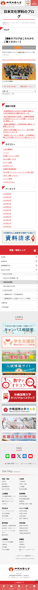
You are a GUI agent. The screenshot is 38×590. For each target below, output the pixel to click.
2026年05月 (7, 203)
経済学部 (4, 261)
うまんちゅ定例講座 (7, 542)
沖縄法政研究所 (23, 528)
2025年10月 (7, 226)
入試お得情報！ (8, 149)
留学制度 (5, 523)
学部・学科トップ (17, 250)
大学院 (21, 479)
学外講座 (4, 547)
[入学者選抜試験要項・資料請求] (19, 237)
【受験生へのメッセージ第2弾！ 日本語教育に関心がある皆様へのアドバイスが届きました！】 (19, 136)
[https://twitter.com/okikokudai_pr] (19, 456)
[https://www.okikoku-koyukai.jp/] (19, 409)
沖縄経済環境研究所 (25, 533)
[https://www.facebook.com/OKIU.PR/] (25, 456)
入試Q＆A (4, 504)
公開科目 (4, 544)
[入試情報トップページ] (19, 369)
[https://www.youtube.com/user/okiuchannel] (30, 456)
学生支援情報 (6, 513)
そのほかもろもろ (9, 182)
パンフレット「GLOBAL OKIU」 (8, 531)
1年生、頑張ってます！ (10, 175)
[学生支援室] (19, 342)
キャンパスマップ (7, 518)
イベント (6, 152)
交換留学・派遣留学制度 (9, 525)
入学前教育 (4, 307)
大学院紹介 (22, 481)
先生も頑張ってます (9, 159)
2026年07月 (7, 197)
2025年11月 (7, 223)
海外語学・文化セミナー (9, 528)
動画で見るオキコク (7, 501)
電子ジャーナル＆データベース (27, 550)
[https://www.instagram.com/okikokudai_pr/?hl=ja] (13, 456)
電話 (26, 588)
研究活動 (22, 523)
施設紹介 (21, 542)
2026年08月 (7, 194)
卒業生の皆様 (23, 513)
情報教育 (21, 501)
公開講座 (5, 539)
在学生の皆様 (23, 511)
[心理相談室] (19, 355)
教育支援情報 (23, 489)
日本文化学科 (7, 282)
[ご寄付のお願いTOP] (19, 423)
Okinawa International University (25, 558)
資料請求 (19, 588)
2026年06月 (7, 200)
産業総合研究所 (23, 530)
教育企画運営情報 (24, 499)
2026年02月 (7, 213)
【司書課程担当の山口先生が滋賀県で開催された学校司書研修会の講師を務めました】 (18, 112)
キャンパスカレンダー (8, 511)
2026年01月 (7, 217)
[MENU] (34, 3)
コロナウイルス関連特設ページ (25, 556)
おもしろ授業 (7, 162)
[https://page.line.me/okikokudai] (7, 456)
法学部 (3, 257)
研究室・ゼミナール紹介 (11, 156)
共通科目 (4, 303)
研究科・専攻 (23, 484)
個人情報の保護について (12, 463)
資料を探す (22, 547)
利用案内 (21, 544)
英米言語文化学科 (9, 286)
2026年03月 (7, 210)
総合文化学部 (5, 270)
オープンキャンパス (7, 499)
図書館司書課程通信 (9, 169)
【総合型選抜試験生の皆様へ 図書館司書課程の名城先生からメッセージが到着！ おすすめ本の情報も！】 (18, 118)
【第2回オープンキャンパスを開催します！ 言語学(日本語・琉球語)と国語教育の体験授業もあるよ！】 (28, 86)
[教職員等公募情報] (19, 436)
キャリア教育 (7, 179)
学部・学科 (5, 479)
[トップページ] (15, 3)
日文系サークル (8, 165)
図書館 (21, 539)
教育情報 (22, 493)
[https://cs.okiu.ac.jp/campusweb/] (28, 3)
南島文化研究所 (23, 525)
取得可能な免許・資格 (25, 504)
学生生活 (5, 508)
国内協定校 (5, 535)
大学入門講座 (6, 549)
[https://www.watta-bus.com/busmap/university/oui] (19, 396)
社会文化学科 (7, 290)
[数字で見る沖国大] (19, 382)
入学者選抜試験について (9, 496)
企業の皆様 (22, 516)
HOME (34, 588)
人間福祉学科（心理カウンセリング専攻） (17, 298)
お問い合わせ (11, 588)
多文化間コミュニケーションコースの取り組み (18, 172)
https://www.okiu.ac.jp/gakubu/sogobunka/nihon (19, 59)
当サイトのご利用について (28, 463)
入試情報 (21, 486)
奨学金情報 (5, 516)
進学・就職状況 (23, 518)
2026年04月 (7, 207)
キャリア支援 (23, 508)
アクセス (3, 588)
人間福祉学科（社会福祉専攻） (13, 294)
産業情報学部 (5, 265)
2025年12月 (7, 220)
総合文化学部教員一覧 (10, 278)
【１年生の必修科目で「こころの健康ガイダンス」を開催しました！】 (12, 86)
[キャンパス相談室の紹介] (19, 328)
